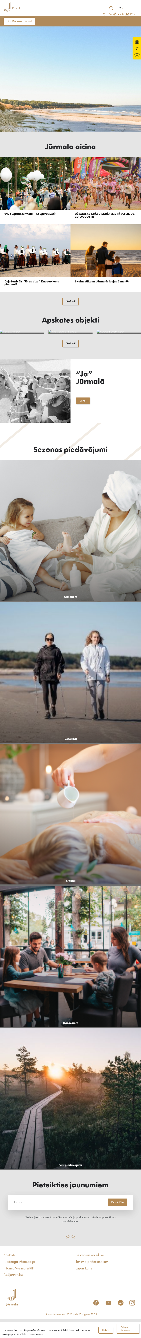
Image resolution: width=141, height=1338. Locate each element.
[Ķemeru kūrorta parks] (119, 332)
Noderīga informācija (19, 1262)
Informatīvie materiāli (19, 1268)
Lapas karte (84, 1268)
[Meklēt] (111, 8)
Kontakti (9, 1255)
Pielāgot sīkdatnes (125, 1329)
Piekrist (105, 1330)
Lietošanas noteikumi (90, 1255)
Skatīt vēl (70, 301)
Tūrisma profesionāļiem (92, 1262)
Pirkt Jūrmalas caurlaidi (19, 21)
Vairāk (83, 401)
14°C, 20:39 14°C (120, 14)
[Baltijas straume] (22, 332)
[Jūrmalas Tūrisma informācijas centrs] (12, 8)
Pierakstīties (117, 1202)
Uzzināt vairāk (35, 1334)
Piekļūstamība (13, 1275)
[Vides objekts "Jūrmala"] (70, 332)
